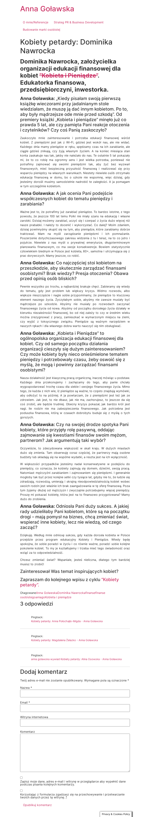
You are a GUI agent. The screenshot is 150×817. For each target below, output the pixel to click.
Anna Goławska (47, 8)
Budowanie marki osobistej (41, 29)
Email (25, 702)
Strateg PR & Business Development (79, 22)
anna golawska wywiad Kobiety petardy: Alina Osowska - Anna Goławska (76, 659)
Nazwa (26, 687)
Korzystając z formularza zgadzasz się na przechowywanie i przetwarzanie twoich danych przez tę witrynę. (72, 796)
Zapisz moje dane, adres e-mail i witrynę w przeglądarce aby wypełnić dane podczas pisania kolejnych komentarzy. (73, 783)
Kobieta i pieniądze (58, 597)
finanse (90, 593)
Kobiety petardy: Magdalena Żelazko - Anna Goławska (64, 640)
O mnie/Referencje (35, 22)
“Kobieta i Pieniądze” (68, 75)
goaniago (38, 597)
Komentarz (27, 731)
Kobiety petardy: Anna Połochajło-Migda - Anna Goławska (67, 621)
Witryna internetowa (34, 717)
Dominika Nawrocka (71, 593)
